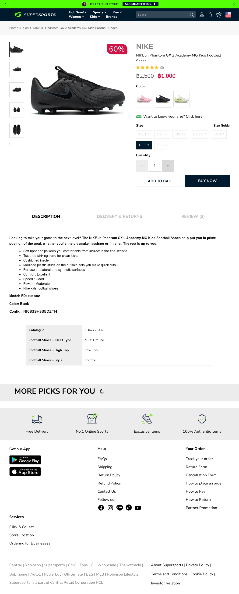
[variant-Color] (144, 99)
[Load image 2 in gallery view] (16, 69)
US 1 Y (144, 134)
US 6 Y (162, 145)
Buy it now (207, 181)
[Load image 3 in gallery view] (16, 89)
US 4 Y (219, 134)
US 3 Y (181, 134)
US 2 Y (162, 134)
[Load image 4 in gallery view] (16, 110)
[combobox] (166, 14)
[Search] (192, 15)
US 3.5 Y (199, 134)
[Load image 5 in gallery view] (16, 130)
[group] (119, 4)
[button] (5, 4)
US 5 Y (144, 145)
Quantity (143, 155)
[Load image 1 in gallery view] (16, 49)
